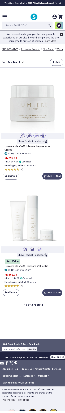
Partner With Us (42, 369)
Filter (56, 62)
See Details (10, 177)
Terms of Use (22, 400)
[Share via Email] (2, 364)
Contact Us (26, 369)
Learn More (50, 41)
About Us (7, 369)
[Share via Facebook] (7, 363)
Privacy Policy (8, 400)
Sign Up (32, 349)
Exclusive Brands (30, 49)
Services (56, 369)
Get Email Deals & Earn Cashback (21, 344)
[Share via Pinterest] (16, 363)
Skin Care (48, 49)
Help (16, 369)
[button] (12, 376)
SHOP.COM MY (10, 49)
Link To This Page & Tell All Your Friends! (25, 357)
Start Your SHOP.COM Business (18, 383)
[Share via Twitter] (11, 363)
